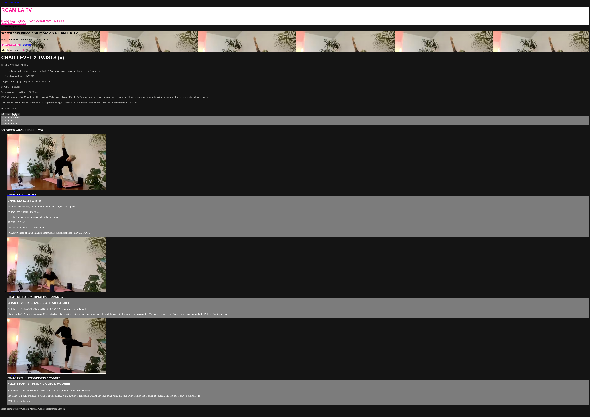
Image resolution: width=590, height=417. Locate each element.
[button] (3, 18)
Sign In (22, 23)
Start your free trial (10, 45)
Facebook (6, 114)
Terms (10, 408)
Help (4, 408)
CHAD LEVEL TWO (10, 65)
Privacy (17, 408)
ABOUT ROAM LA (28, 20)
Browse (5, 20)
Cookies (25, 408)
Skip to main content (11, 2)
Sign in (61, 20)
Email (17, 114)
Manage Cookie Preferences (44, 408)
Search (14, 20)
